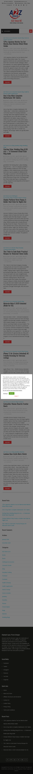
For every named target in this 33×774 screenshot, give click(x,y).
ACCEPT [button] (11, 393)
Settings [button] (5, 393)
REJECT (16, 396)
